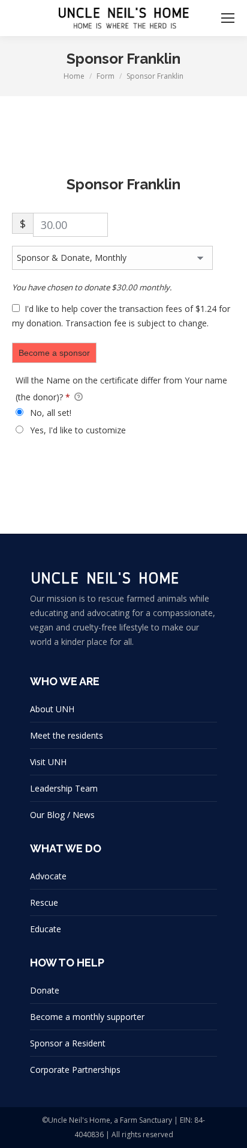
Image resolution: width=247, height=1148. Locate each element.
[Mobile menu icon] (228, 18)
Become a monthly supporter (87, 1016)
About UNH (52, 709)
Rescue (44, 902)
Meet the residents (66, 735)
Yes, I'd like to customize (77, 430)
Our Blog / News (62, 814)
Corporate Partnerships (75, 1069)
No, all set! (49, 412)
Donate (44, 990)
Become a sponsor (54, 353)
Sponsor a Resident (68, 1043)
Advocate (48, 876)
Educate (45, 929)
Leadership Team (64, 788)
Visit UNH (48, 762)
